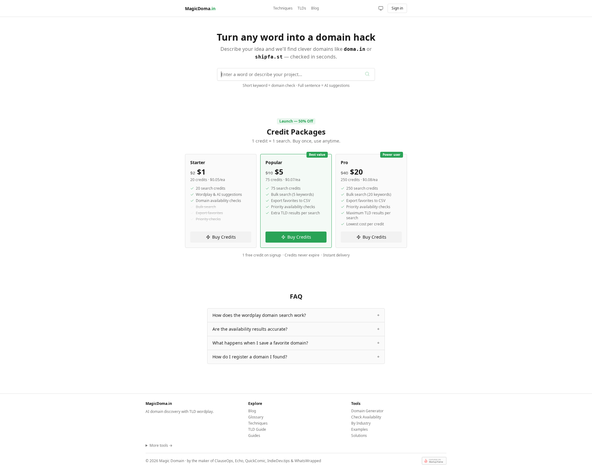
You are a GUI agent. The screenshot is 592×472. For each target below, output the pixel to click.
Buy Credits (224, 237)
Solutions (359, 435)
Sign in (397, 8)
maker (203, 460)
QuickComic (255, 460)
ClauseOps (224, 460)
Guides (254, 435)
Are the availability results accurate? (296, 329)
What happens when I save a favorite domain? (296, 343)
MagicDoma (200, 8)
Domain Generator (367, 411)
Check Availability (366, 417)
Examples (359, 429)
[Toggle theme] (380, 8)
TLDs (302, 8)
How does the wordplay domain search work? (296, 315)
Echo (239, 460)
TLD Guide (257, 429)
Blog (315, 8)
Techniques (283, 8)
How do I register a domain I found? (296, 357)
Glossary (255, 417)
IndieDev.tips (278, 460)
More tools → (161, 445)
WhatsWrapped (307, 460)
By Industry (361, 423)
